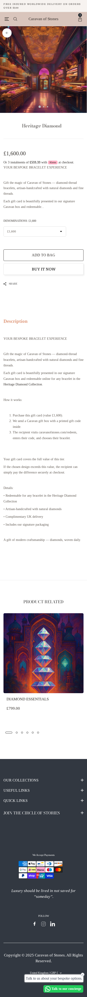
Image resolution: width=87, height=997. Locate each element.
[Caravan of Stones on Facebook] (34, 923)
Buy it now (43, 269)
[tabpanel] (43, 69)
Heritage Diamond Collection (22, 384)
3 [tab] (47, 106)
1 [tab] (40, 107)
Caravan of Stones (43, 19)
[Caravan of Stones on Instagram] (43, 924)
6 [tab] (38, 732)
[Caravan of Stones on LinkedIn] (52, 923)
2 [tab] (43, 106)
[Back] (7, 33)
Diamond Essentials (27, 699)
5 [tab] (33, 732)
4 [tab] (27, 732)
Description (15, 321)
